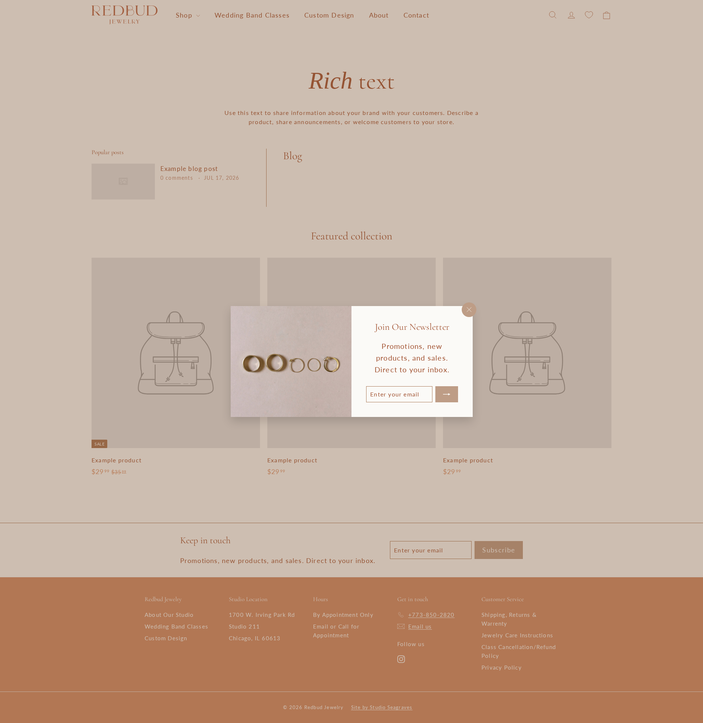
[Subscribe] (446, 394)
